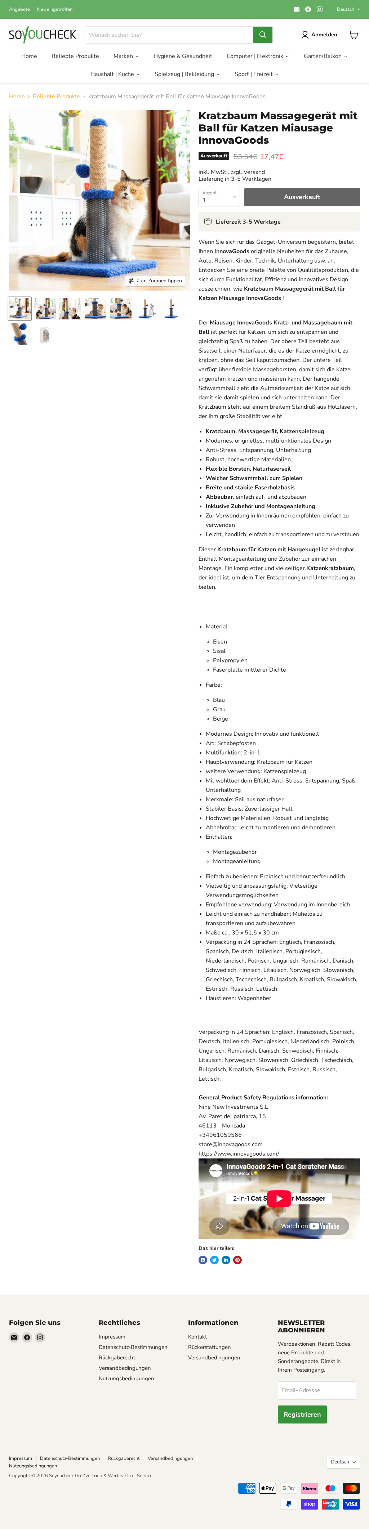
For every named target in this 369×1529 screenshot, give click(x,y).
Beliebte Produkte (56, 96)
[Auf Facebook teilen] (203, 1260)
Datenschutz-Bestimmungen (133, 1347)
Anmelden (324, 34)
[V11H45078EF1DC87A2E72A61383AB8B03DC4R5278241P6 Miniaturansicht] (145, 308)
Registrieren (302, 1414)
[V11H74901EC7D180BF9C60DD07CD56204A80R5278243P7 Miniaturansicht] (171, 308)
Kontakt (197, 1336)
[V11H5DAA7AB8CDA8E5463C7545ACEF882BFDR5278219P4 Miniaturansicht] (95, 308)
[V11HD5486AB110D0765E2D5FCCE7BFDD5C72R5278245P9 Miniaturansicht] (45, 333)
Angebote (19, 9)
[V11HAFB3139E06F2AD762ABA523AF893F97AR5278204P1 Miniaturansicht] (19, 308)
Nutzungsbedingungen (126, 1378)
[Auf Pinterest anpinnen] (237, 1260)
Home (17, 96)
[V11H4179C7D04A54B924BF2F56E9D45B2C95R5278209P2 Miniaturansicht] (45, 308)
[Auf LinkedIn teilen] (226, 1260)
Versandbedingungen (125, 1368)
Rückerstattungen (209, 1347)
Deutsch (345, 9)
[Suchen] (262, 35)
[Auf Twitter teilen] (214, 1260)
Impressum (112, 1336)
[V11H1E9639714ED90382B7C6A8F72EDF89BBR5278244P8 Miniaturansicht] (19, 333)
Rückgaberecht (117, 1357)
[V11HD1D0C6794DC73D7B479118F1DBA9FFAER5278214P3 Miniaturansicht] (70, 308)
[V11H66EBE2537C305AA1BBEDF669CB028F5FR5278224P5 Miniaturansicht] (120, 308)
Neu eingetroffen (54, 9)
